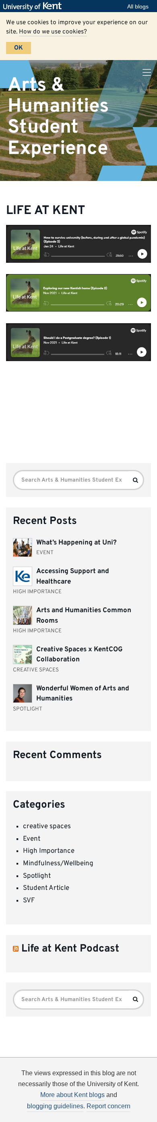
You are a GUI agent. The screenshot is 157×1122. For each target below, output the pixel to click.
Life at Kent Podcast (70, 949)
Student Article (46, 888)
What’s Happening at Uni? (76, 542)
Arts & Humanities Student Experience (58, 117)
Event (31, 839)
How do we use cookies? (53, 32)
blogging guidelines (55, 1106)
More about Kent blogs (72, 1094)
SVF (29, 900)
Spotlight (37, 876)
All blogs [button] (138, 6)
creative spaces (47, 826)
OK (18, 48)
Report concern (108, 1106)
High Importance (48, 851)
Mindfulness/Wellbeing (58, 863)
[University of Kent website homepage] (34, 6)
